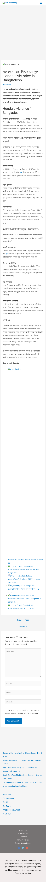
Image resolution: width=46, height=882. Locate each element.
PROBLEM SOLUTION (11, 810)
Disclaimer (23, 837)
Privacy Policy (23, 840)
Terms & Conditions (23, 843)
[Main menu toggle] (41, 2)
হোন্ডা (7, 254)
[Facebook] (19, 848)
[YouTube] (27, 848)
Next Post (23, 626)
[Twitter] (23, 848)
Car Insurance (8, 798)
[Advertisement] (23, 36)
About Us (23, 830)
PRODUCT (7, 814)
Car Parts (6, 806)
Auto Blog (7, 84)
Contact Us (23, 833)
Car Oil (5, 802)
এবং (21, 172)
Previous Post (23, 620)
